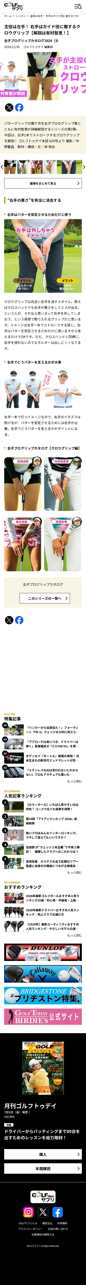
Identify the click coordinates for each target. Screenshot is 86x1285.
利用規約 (62, 1223)
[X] (9, 107)
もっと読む (74, 781)
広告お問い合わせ (58, 1229)
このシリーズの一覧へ (44, 598)
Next (83, 167)
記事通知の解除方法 (43, 1234)
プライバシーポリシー (30, 1229)
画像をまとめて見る (43, 183)
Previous (3, 167)
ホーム (8, 16)
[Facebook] (19, 107)
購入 (43, 1154)
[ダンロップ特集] (43, 952)
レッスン (21, 16)
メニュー (78, 6)
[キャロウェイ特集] (43, 974)
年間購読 (43, 1168)
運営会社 (47, 1223)
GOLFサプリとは (28, 1223)
